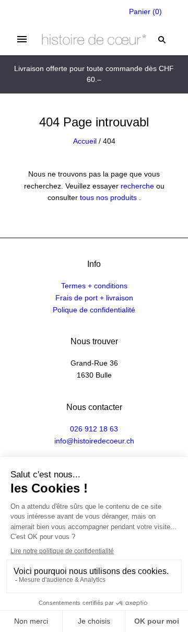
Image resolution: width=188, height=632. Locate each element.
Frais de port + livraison (94, 298)
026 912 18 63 (94, 429)
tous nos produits (108, 197)
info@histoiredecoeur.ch (94, 441)
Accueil (85, 141)
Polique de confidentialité (94, 310)
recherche (137, 186)
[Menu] (22, 39)
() (145, 11)
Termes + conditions (94, 286)
